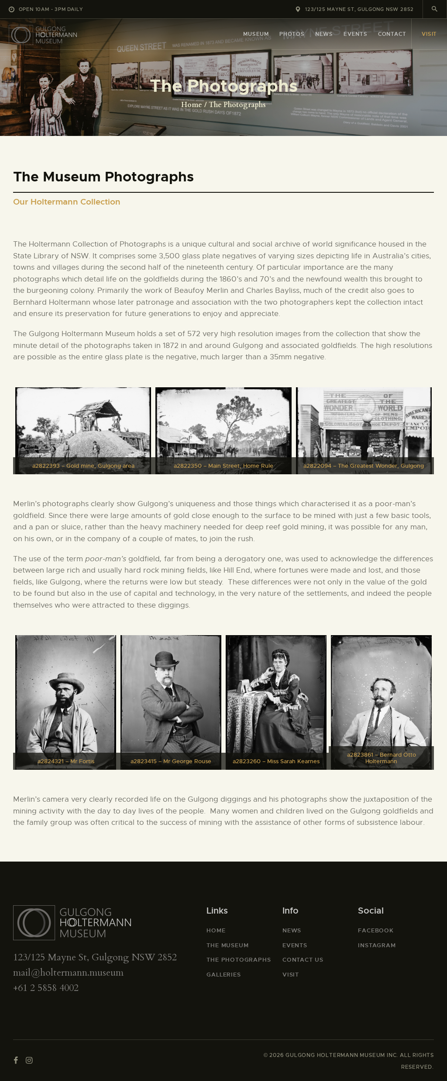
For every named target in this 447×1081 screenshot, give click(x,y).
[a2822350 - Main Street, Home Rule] (223, 430)
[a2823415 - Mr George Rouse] (170, 702)
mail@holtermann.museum (68, 972)
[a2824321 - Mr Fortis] (65, 702)
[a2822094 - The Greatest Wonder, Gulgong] (364, 430)
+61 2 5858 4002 (46, 987)
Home (191, 105)
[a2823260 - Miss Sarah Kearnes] (276, 702)
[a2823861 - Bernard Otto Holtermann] (381, 702)
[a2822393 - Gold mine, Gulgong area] (83, 430)
